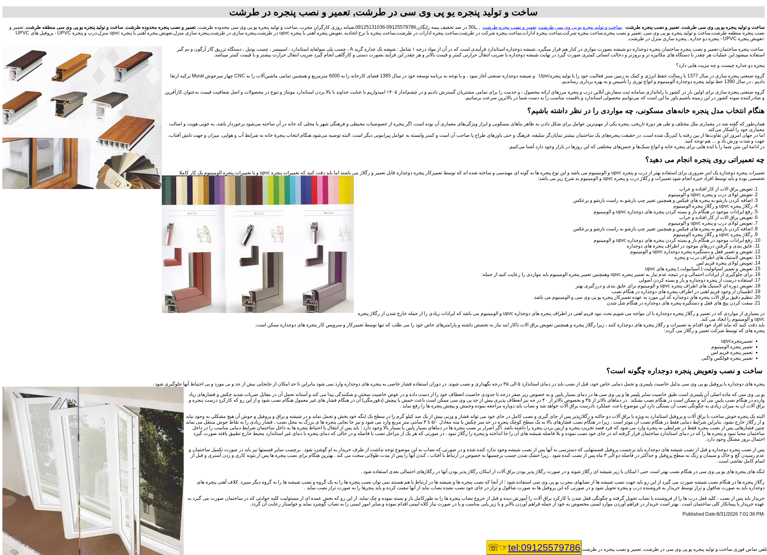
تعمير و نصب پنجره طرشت (509, 27)
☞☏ (533, 547)
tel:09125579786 (544, 547)
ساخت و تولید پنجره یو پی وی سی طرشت (580, 27)
